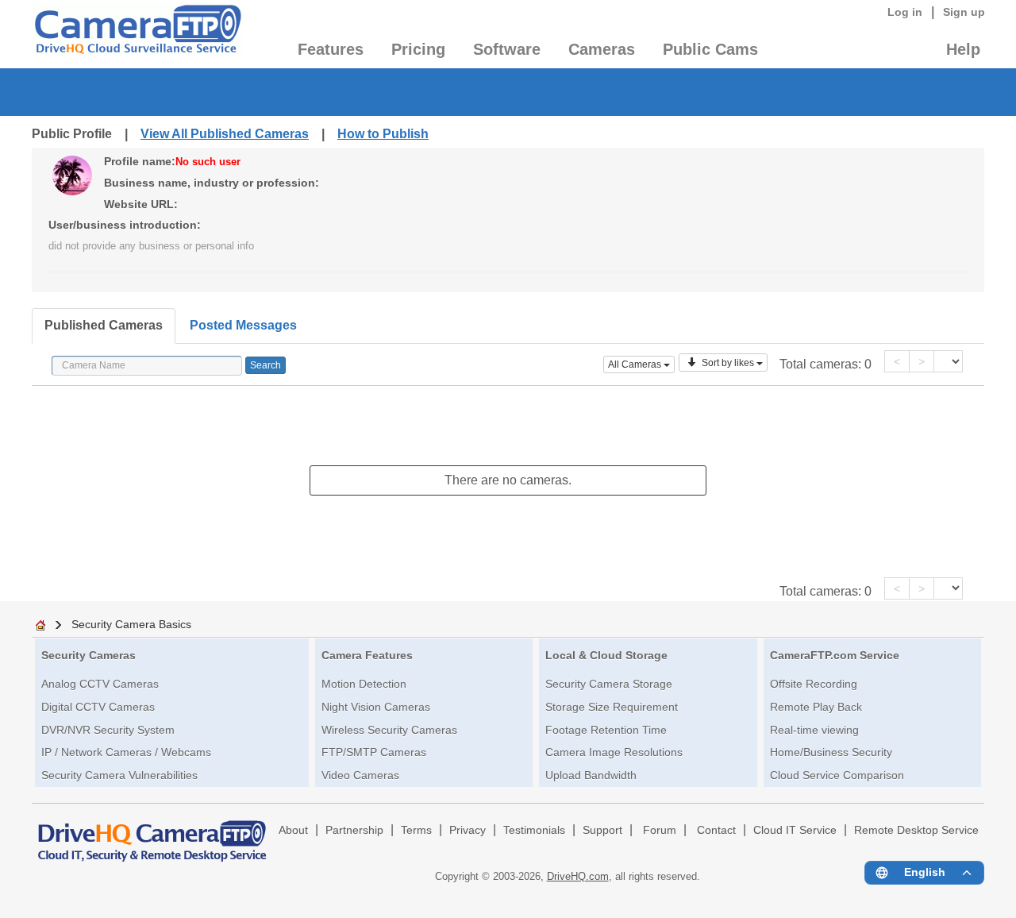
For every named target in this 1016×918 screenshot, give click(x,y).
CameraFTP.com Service (834, 655)
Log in (904, 12)
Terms (416, 830)
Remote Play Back (816, 706)
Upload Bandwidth (591, 775)
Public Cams (710, 49)
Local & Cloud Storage (606, 655)
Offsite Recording (813, 683)
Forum (659, 830)
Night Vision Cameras (375, 706)
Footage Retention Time (606, 729)
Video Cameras (360, 775)
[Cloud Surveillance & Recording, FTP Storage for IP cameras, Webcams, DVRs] (137, 34)
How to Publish (383, 134)
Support (602, 830)
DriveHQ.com (578, 876)
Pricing (418, 49)
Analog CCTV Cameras (100, 683)
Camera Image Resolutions (614, 752)
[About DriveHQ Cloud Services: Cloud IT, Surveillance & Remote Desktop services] (152, 834)
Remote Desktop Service (916, 830)
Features (331, 49)
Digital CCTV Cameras (98, 706)
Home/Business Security (831, 752)
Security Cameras (88, 655)
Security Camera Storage (608, 683)
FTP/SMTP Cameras (373, 752)
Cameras (601, 49)
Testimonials (534, 830)
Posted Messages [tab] (243, 325)
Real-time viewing (814, 729)
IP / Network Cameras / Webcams (126, 752)
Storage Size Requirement (611, 706)
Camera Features (367, 655)
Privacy (467, 830)
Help (963, 49)
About (293, 830)
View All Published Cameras (224, 134)
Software (507, 49)
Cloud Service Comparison (837, 775)
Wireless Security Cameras (389, 729)
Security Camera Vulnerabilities (119, 775)
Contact (716, 830)
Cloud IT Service (795, 830)
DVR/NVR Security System (108, 729)
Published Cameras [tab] (103, 325)
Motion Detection (363, 683)
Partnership (354, 830)
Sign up (964, 12)
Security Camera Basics (131, 624)
